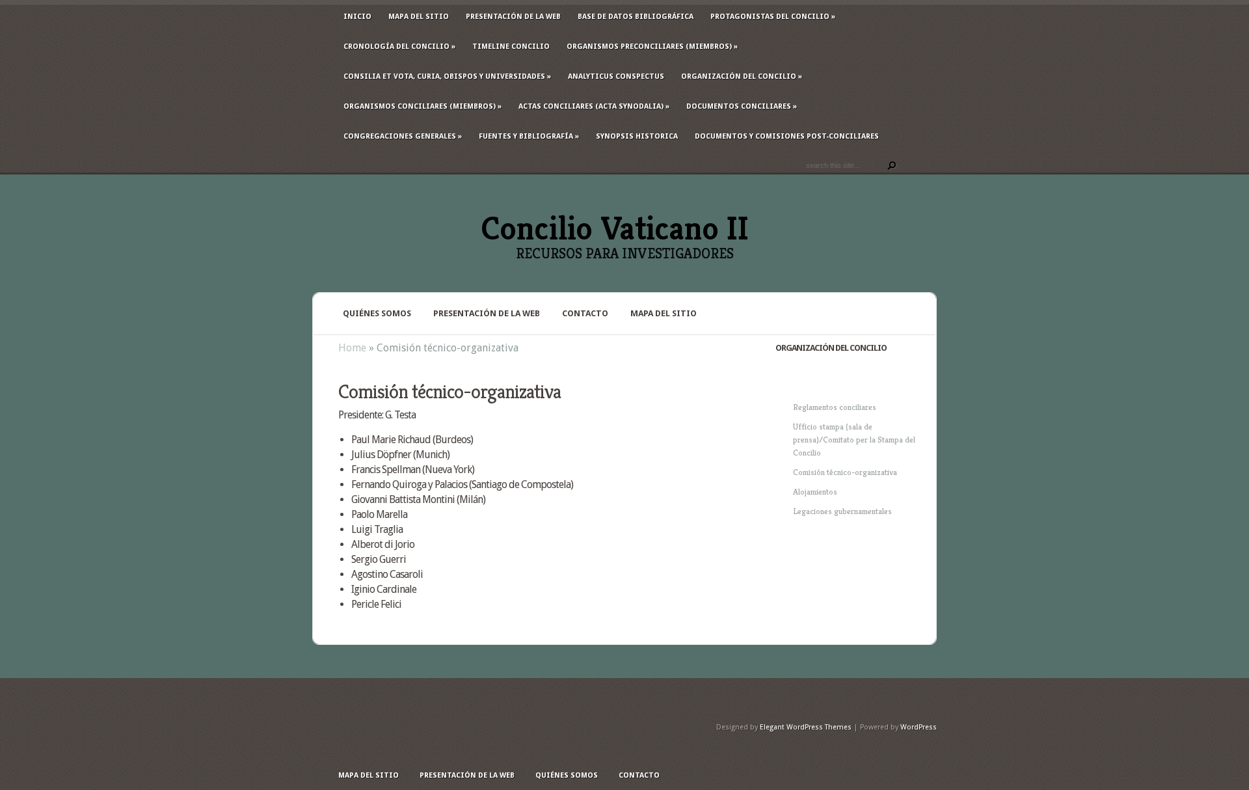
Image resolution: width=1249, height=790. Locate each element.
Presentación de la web (513, 16)
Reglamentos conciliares (834, 407)
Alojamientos (815, 491)
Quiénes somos (377, 313)
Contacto (585, 313)
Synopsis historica (637, 136)
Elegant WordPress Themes (806, 727)
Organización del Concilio (741, 76)
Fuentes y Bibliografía (529, 136)
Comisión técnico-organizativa (845, 472)
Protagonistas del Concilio (772, 16)
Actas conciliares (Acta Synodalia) (593, 106)
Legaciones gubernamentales (842, 511)
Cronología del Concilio (399, 46)
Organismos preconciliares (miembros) (652, 46)
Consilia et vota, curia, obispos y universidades (447, 76)
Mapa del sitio (418, 16)
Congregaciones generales (402, 136)
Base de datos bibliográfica (635, 16)
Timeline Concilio (511, 46)
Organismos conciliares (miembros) (422, 106)
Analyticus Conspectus (616, 76)
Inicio (357, 16)
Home (352, 348)
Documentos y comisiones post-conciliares (787, 136)
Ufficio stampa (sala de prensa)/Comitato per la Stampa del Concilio (854, 439)
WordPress (918, 727)
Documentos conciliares (741, 106)
